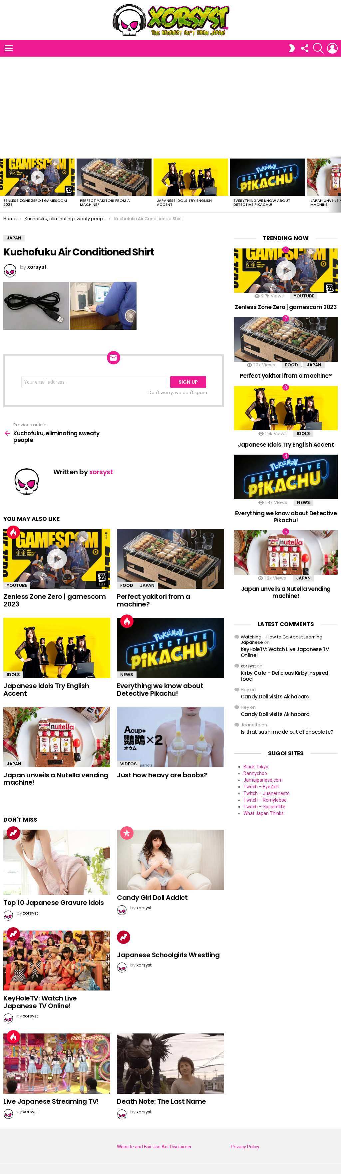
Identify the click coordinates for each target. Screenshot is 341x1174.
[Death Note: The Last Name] (170, 1063)
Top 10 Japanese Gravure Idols (53, 902)
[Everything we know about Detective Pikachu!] (267, 177)
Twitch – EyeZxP (261, 786)
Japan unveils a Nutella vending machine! (55, 778)
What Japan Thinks (263, 813)
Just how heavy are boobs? (162, 775)
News (126, 674)
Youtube (17, 585)
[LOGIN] (332, 48)
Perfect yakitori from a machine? (105, 202)
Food (126, 585)
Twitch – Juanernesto (266, 793)
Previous (3, 184)
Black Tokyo (255, 766)
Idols (13, 674)
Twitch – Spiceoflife (264, 806)
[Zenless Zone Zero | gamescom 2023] (37, 177)
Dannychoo (255, 773)
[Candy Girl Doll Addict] (170, 860)
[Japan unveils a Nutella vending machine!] (56, 737)
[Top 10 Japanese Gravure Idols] (56, 862)
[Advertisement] (170, 106)
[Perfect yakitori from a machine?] (114, 177)
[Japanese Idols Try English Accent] (191, 177)
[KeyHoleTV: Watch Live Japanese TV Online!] (56, 961)
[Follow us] (304, 48)
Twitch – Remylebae (265, 800)
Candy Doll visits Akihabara (275, 696)
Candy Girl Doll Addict (152, 897)
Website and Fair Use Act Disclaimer (154, 1146)
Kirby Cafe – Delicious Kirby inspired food (284, 675)
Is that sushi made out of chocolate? (287, 731)
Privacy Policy (245, 1146)
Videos (128, 764)
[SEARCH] (318, 48)
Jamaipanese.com (263, 780)
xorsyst (248, 666)
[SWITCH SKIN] (292, 48)
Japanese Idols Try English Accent (184, 202)
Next (337, 184)
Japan (147, 585)
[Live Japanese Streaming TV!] (56, 1063)
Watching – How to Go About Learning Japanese (281, 639)
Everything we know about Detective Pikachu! (261, 202)
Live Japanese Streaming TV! (51, 1101)
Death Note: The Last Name (161, 1101)
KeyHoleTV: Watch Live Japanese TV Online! (40, 1001)
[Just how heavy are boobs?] (170, 737)
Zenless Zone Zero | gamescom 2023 (35, 202)
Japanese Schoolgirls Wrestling (168, 955)
